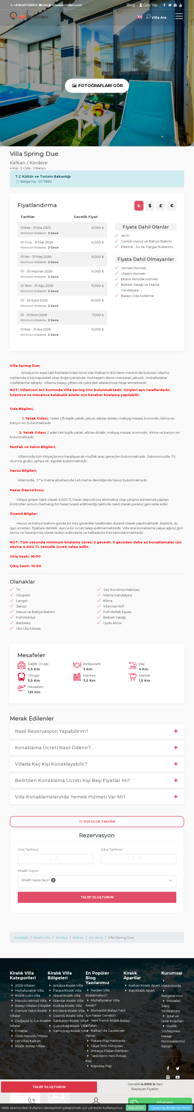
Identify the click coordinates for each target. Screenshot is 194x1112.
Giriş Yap (150, 5)
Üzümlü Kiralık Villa (68, 1016)
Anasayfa (21, 937)
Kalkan (78, 937)
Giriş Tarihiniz (28, 849)
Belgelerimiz (171, 996)
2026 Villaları (25, 985)
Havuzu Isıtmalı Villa (30, 1000)
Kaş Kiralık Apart (142, 990)
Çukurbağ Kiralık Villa (70, 1026)
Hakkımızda (171, 986)
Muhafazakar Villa (29, 990)
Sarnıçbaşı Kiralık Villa (70, 1031)
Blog (131, 5)
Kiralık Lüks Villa (27, 995)
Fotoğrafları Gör (100, 85)
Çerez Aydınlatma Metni (170, 1108)
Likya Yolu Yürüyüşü (107, 1046)
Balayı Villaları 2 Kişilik (32, 1006)
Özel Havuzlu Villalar (31, 1036)
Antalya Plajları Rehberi (109, 1051)
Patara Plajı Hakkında (108, 1041)
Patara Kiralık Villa (67, 990)
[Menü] (179, 17)
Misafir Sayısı (28, 871)
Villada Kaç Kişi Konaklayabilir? (51, 764)
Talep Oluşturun (97, 897)
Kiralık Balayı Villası (30, 1046)
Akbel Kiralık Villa (66, 995)
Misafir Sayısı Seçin (38, 880)
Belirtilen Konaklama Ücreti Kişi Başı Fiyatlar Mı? (72, 780)
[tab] (138, 206)
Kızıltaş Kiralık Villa (67, 1006)
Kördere (96, 937)
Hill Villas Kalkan (28, 1041)
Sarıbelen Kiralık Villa (70, 1021)
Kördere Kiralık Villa (69, 1011)
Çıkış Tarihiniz (111, 849)
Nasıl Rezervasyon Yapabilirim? (51, 731)
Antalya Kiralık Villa (68, 985)
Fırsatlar (21, 1031)
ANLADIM (136, 1108)
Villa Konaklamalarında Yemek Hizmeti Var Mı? (70, 796)
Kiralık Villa (42, 937)
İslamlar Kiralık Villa (68, 1000)
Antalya (62, 937)
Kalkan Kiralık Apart (144, 985)
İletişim (167, 1046)
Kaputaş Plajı (101, 1066)
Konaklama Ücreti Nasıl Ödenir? (53, 747)
